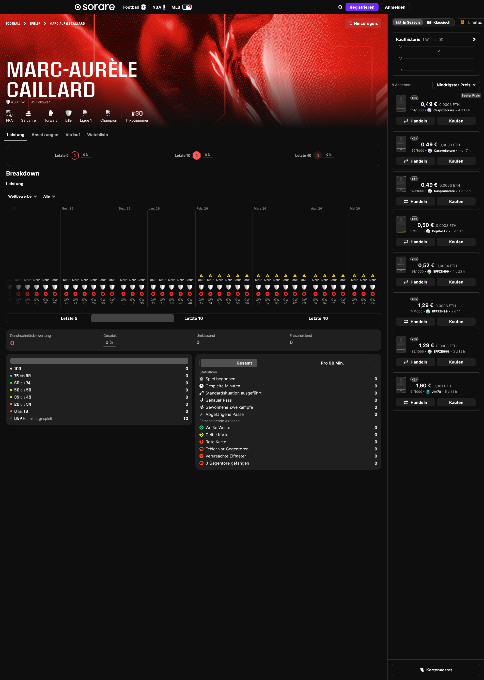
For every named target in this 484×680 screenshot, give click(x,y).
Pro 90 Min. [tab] (332, 363)
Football (131, 7)
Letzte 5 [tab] (69, 318)
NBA (156, 7)
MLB (175, 7)
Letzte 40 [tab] (318, 318)
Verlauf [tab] (73, 134)
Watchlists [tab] (97, 134)
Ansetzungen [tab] (45, 134)
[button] (340, 7)
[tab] (439, 22)
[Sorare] (94, 7)
